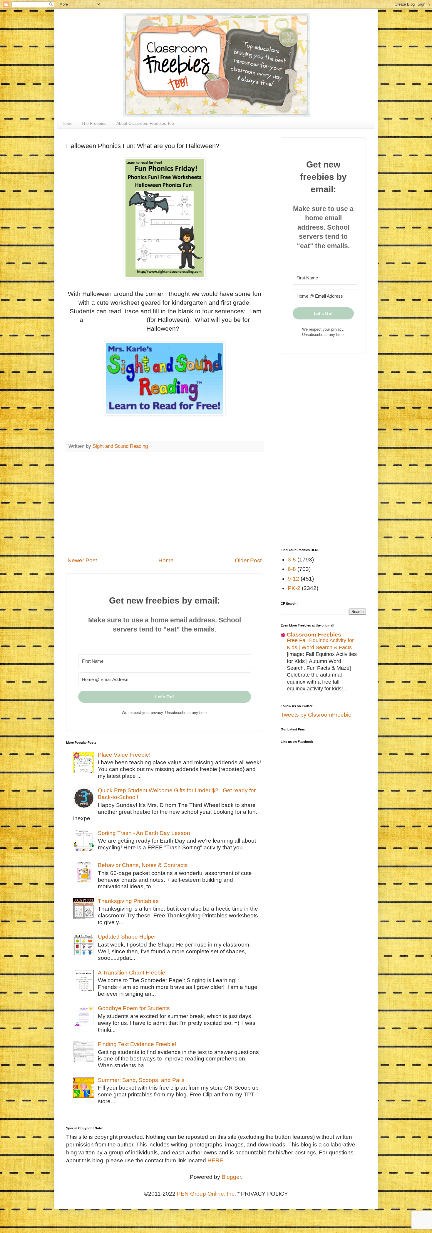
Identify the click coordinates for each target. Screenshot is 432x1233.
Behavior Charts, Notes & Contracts (143, 865)
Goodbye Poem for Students (134, 1008)
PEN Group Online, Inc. (206, 1194)
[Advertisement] (164, 504)
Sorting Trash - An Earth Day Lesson (144, 833)
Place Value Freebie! (124, 755)
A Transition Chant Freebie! (132, 973)
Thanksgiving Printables (128, 901)
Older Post (248, 560)
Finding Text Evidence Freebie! (137, 1044)
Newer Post (82, 560)
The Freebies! (94, 123)
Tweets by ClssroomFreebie (316, 715)
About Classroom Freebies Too (145, 123)
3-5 (292, 559)
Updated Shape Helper (127, 937)
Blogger (231, 1177)
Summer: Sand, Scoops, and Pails (141, 1080)
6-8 (292, 569)
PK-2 (294, 588)
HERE (215, 1160)
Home (67, 123)
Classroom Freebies (314, 635)
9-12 (293, 579)
